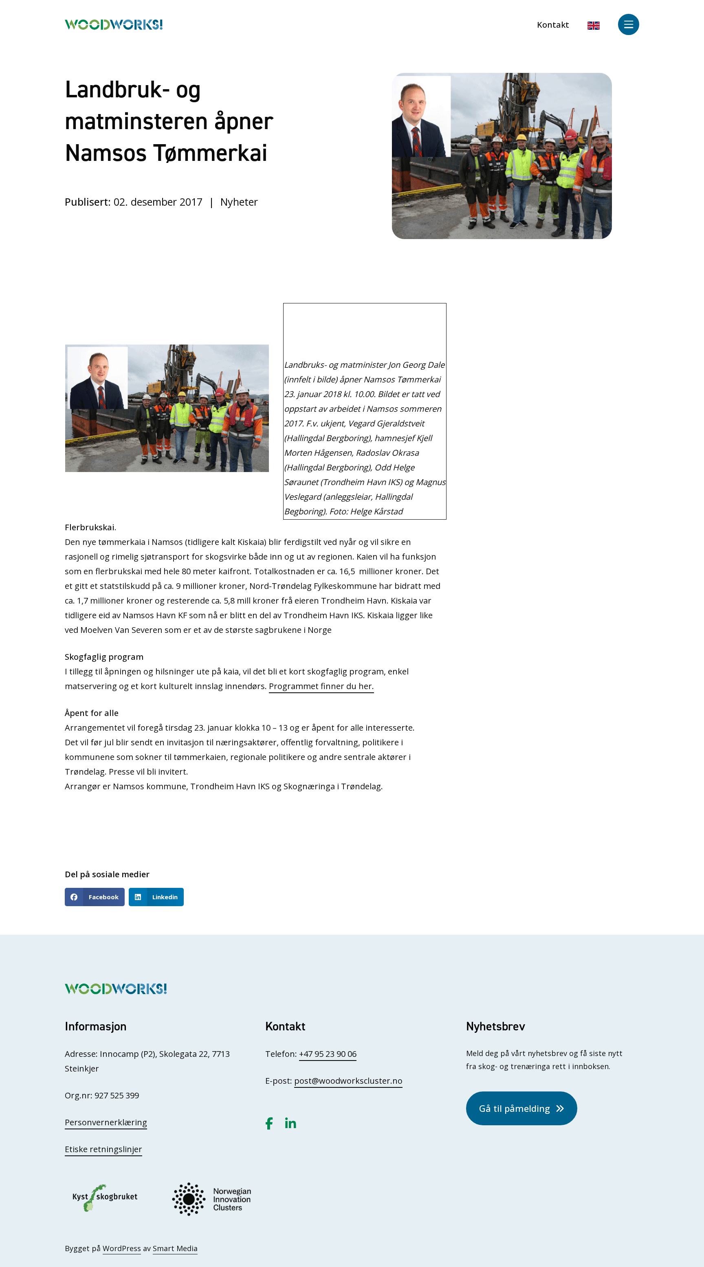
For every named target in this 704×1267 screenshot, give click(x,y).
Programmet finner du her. (321, 686)
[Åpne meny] (628, 24)
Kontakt (553, 24)
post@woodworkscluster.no (348, 1080)
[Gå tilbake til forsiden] (114, 23)
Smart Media (175, 1248)
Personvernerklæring (106, 1122)
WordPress (122, 1248)
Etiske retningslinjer (103, 1149)
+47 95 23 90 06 (327, 1053)
